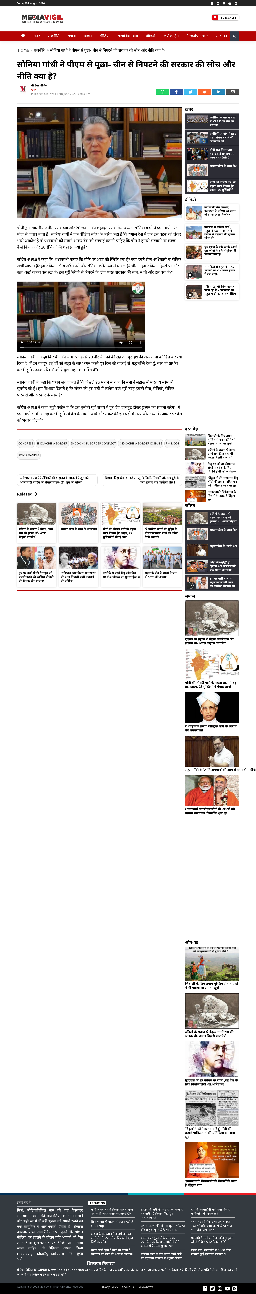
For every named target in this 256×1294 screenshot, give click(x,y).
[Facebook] (212, 3)
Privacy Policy (109, 1287)
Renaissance (197, 35)
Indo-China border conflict (93, 443)
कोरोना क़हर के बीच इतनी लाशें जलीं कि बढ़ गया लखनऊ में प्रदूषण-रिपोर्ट (161, 1256)
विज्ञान (88, 35)
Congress (25, 443)
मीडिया (104, 35)
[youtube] (230, 3)
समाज (71, 35)
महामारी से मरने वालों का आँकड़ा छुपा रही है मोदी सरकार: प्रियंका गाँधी (212, 1240)
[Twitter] (218, 3)
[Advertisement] (212, 363)
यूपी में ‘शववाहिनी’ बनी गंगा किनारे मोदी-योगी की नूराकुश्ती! (210, 1211)
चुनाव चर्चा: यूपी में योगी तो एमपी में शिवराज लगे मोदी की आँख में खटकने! (112, 1252)
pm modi (172, 443)
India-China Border (52, 443)
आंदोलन (221, 35)
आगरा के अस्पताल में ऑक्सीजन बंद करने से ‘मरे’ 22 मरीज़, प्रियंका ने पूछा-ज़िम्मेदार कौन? (112, 1238)
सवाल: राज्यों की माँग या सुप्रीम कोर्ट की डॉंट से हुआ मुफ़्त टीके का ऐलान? (163, 1228)
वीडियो (150, 35)
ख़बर (36, 35)
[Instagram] (224, 3)
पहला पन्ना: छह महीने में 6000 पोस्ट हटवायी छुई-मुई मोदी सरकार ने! (211, 1252)
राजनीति (53, 35)
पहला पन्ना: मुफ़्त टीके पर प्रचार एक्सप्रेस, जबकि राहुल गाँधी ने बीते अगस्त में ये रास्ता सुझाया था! (160, 1242)
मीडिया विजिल (39, 85)
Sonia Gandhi (28, 455)
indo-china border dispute (141, 443)
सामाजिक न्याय (127, 35)
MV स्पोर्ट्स (171, 35)
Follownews (145, 1287)
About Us (128, 1287)
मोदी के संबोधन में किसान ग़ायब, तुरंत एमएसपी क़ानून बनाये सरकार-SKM (112, 1211)
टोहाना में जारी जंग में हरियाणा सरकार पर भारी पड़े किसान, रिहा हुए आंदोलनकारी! (162, 1213)
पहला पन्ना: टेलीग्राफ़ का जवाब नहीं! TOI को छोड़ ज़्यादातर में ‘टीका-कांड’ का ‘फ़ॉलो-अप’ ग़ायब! (211, 1226)
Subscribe (228, 17)
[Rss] (236, 3)
